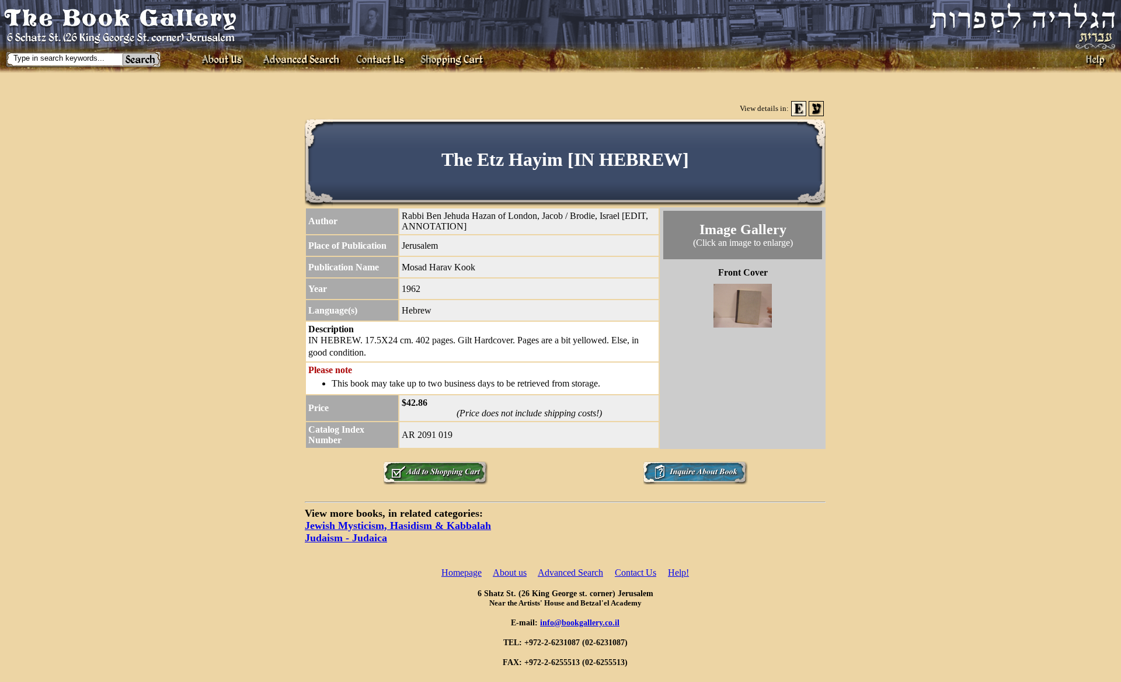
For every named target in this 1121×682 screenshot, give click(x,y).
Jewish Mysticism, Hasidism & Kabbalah (398, 525)
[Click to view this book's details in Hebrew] (816, 113)
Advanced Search (570, 572)
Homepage (461, 572)
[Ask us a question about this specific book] (695, 481)
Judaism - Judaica (346, 538)
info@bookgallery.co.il (579, 622)
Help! (678, 572)
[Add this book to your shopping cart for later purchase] (435, 481)
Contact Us (635, 572)
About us (510, 572)
